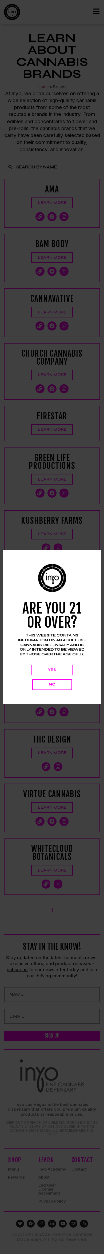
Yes (52, 670)
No (52, 684)
